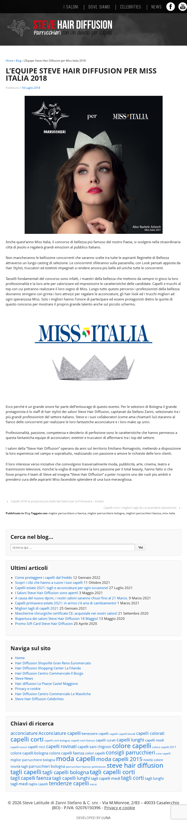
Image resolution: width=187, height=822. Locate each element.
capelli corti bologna (57, 740)
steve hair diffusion (135, 765)
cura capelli (163, 753)
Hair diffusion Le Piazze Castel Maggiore (46, 683)
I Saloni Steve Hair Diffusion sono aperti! (46, 592)
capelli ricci (36, 746)
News (157, 7)
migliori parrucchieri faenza (143, 513)
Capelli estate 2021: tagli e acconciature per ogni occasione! (61, 587)
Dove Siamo (99, 7)
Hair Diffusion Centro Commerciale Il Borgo (49, 673)
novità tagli (19, 766)
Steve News (24, 678)
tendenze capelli (69, 783)
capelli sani (87, 746)
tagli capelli (26, 772)
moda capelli (75, 758)
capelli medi (154, 740)
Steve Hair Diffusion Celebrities (39, 699)
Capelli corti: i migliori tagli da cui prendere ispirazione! (140, 508)
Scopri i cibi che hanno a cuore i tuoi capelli (49, 582)
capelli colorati (150, 733)
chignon (104, 746)
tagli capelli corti (112, 772)
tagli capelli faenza (30, 778)
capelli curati (106, 740)
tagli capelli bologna (65, 772)
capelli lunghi (130, 739)
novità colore (153, 760)
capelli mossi (18, 747)
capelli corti (27, 739)
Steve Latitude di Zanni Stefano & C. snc (60, 802)
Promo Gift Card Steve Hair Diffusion (44, 623)
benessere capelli (95, 733)
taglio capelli (38, 784)
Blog (18, 61)
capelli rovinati (61, 746)
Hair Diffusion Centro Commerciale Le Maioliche (53, 694)
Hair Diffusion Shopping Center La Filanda (48, 668)
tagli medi (19, 783)
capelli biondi (127, 734)
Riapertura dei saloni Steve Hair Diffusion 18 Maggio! (56, 618)
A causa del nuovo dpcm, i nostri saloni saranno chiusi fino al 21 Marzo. (71, 598)
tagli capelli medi (105, 778)
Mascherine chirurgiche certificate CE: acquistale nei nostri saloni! (66, 613)
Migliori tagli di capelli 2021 (37, 608)
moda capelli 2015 (119, 759)
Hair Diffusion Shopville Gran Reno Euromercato (53, 663)
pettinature (99, 767)
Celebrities (130, 7)
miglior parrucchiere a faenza (67, 513)
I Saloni (71, 7)
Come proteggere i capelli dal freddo (43, 577)
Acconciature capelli (60, 733)
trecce (93, 784)
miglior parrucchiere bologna (106, 513)
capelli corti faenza (83, 740)
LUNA (106, 817)
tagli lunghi (154, 778)
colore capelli (131, 745)
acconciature (24, 733)
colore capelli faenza (66, 753)
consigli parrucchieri (130, 752)
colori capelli (95, 753)
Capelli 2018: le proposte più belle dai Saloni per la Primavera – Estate (57, 501)
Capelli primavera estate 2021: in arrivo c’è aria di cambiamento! (65, 603)
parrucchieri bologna (47, 766)
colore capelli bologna (29, 753)
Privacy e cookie (27, 688)
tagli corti (132, 778)
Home (9, 61)
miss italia (168, 513)
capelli (113, 734)
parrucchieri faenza (78, 767)
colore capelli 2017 (164, 747)
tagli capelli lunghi (71, 778)
